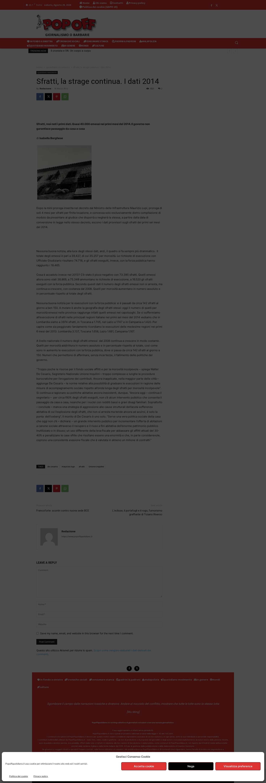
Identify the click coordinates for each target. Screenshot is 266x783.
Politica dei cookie (18, 776)
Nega (190, 766)
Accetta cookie (144, 766)
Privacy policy (40, 776)
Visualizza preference (238, 766)
